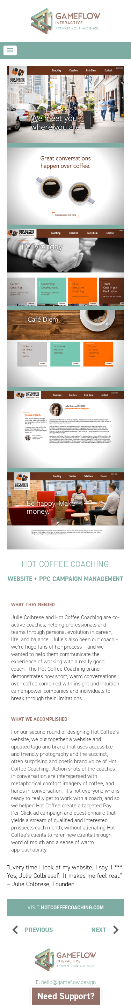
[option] (65, 104)
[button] (10, 50)
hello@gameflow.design (68, 982)
